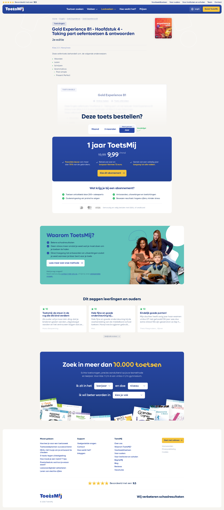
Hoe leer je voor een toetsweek (54, 443)
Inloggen (81, 453)
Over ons (118, 443)
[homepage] (14, 9)
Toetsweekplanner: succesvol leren (56, 447)
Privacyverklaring (169, 449)
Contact (81, 447)
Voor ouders (119, 453)
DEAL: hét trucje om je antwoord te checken (56, 451)
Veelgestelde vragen (86, 443)
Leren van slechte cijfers (51, 471)
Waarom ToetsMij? (122, 447)
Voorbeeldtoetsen (122, 450)
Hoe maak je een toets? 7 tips (53, 459)
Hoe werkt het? (84, 450)
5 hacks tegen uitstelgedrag (53, 455)
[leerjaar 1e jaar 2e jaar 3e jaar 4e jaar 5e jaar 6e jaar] (103, 386)
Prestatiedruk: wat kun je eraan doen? (54, 463)
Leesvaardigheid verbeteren (53, 468)
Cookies (165, 452)
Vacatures (119, 470)
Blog (116, 463)
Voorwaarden (167, 446)
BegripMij (118, 460)
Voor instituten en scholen (126, 457)
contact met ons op (69, 274)
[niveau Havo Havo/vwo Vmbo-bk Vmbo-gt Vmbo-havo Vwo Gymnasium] (138, 386)
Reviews (118, 466)
